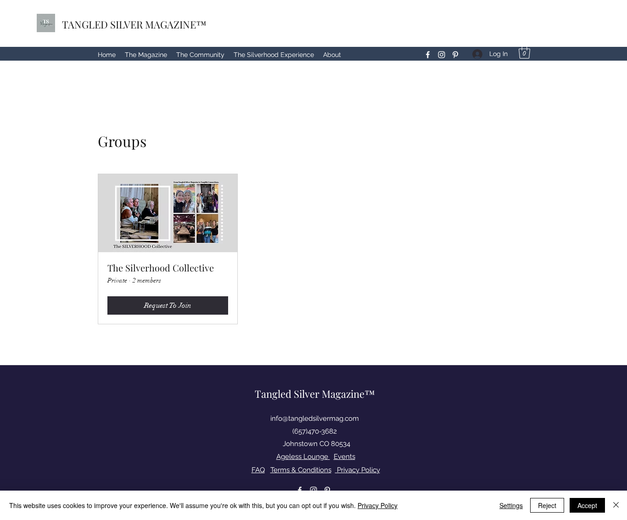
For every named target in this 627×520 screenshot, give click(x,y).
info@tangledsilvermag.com (314, 418)
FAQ (258, 470)
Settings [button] (511, 505)
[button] (524, 52)
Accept (587, 505)
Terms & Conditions (300, 470)
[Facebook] (427, 54)
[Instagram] (441, 54)
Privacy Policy (357, 470)
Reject (547, 505)
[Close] (615, 505)
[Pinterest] (455, 54)
